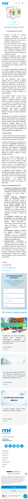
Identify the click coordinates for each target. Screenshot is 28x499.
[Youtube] (18, 446)
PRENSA (4, 464)
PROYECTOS (5, 453)
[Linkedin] (14, 446)
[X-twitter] (21, 446)
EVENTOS (4, 460)
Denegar (14, 490)
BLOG (3, 466)
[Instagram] (10, 446)
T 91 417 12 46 (5, 439)
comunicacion (5, 267)
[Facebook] (6, 446)
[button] (26, 473)
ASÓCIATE (5, 455)
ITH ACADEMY (6, 462)
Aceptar (14, 487)
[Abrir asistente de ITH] (25, 496)
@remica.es (12, 267)
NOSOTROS (5, 451)
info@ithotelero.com (7, 440)
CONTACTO (5, 457)
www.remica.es (6, 270)
